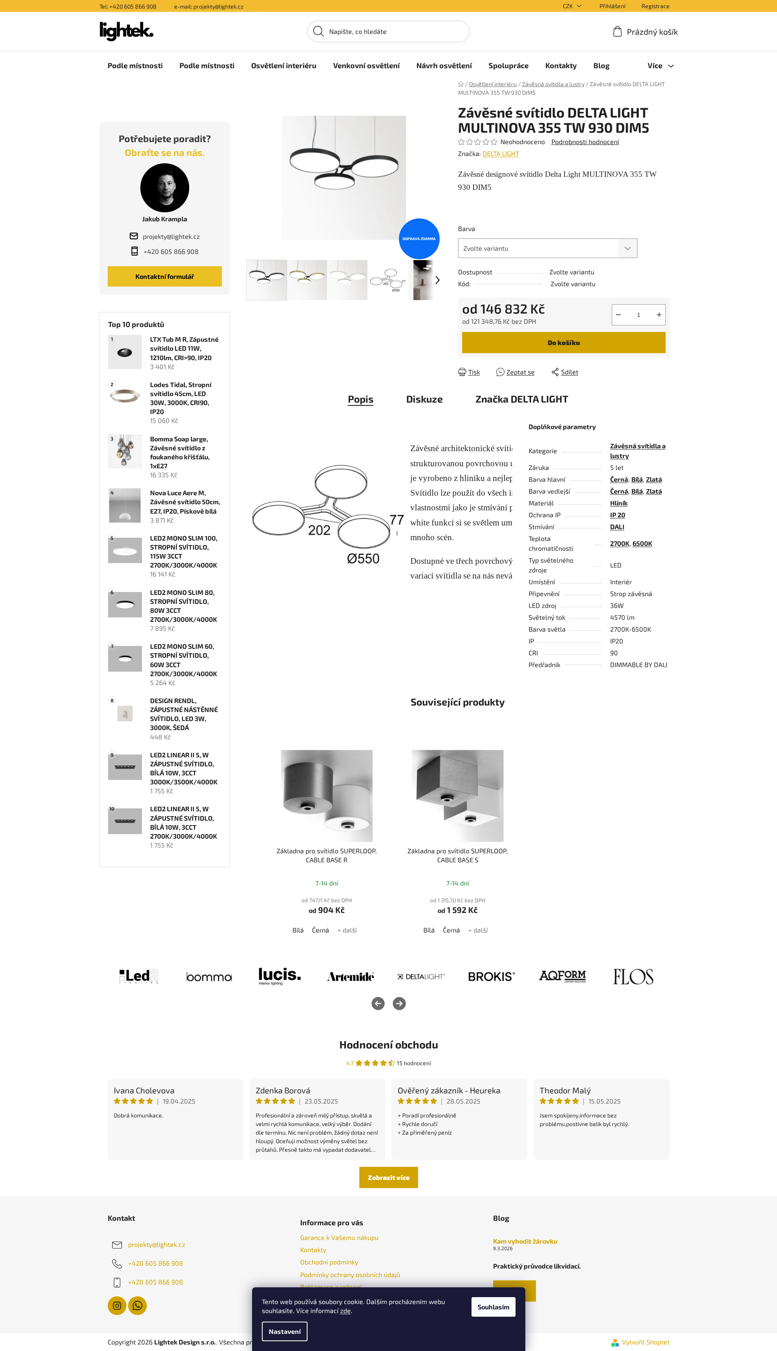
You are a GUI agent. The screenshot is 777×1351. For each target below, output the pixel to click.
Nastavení (285, 1331)
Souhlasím (493, 1307)
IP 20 (617, 515)
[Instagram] (117, 1305)
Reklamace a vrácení (331, 1287)
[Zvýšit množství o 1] (659, 315)
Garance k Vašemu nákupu (339, 1237)
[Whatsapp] (137, 1305)
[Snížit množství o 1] (618, 315)
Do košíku (564, 342)
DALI (617, 526)
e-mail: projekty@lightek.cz (209, 6)
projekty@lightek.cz (156, 1244)
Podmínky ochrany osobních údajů (350, 1274)
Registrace (656, 5)
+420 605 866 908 (155, 1263)
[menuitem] (135, 65)
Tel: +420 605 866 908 (128, 6)
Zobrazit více (389, 1177)
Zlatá (654, 479)
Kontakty (313, 1249)
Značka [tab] (522, 399)
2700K (619, 543)
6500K (642, 543)
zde (345, 1310)
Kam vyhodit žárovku (525, 1241)
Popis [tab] (361, 399)
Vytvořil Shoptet (646, 1342)
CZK (568, 5)
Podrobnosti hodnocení (585, 141)
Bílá (637, 479)
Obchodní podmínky (329, 1262)
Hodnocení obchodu (388, 1044)
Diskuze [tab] (424, 399)
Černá (619, 479)
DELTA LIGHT (501, 153)
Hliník (619, 503)
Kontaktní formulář (164, 276)
